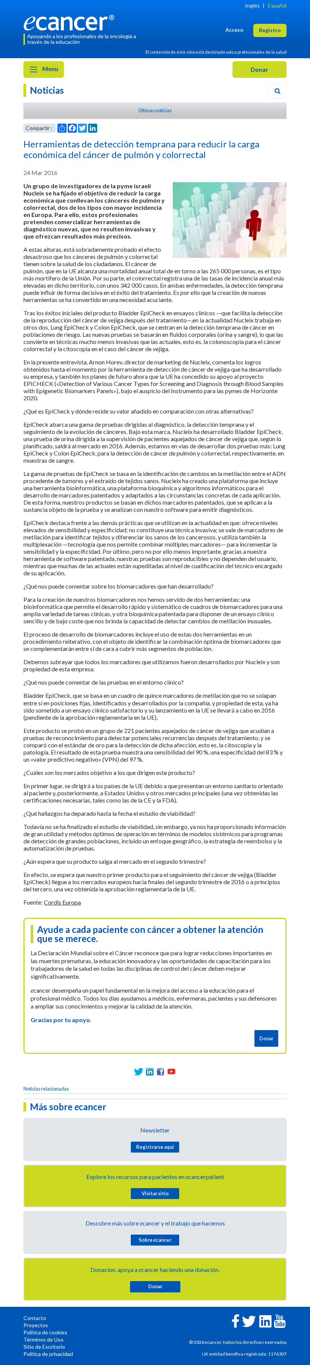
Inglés (252, 5)
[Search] (277, 91)
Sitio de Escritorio (44, 1346)
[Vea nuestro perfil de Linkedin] (149, 1071)
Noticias (47, 90)
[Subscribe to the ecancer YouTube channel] (280, 1320)
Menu (49, 68)
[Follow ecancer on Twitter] (249, 1320)
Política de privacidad (48, 1354)
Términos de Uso (43, 1339)
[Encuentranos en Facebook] (160, 1071)
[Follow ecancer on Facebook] (235, 1320)
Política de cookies (45, 1332)
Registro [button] (270, 30)
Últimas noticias (155, 110)
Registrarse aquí (155, 1147)
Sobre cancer (155, 1240)
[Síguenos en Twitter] (138, 1071)
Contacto (34, 1318)
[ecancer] (71, 22)
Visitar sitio (155, 1193)
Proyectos (35, 1325)
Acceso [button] (234, 29)
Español (277, 5)
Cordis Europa (62, 902)
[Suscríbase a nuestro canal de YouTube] (171, 1071)
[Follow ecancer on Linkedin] (265, 1320)
